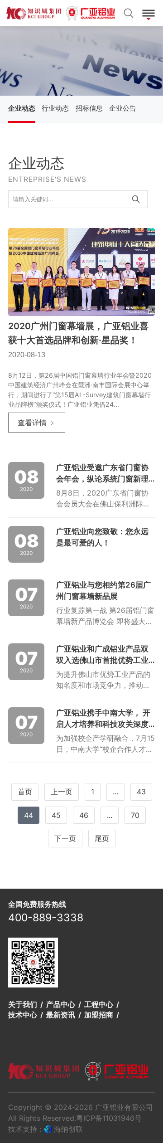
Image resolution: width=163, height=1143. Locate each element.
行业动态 (55, 108)
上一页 (61, 791)
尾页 (102, 838)
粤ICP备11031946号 (109, 1118)
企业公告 (122, 108)
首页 (25, 791)
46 (83, 815)
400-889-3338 (45, 917)
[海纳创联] (49, 1128)
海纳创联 (68, 1128)
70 (135, 815)
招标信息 (89, 108)
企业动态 (21, 108)
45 (56, 815)
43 (141, 791)
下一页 (65, 838)
